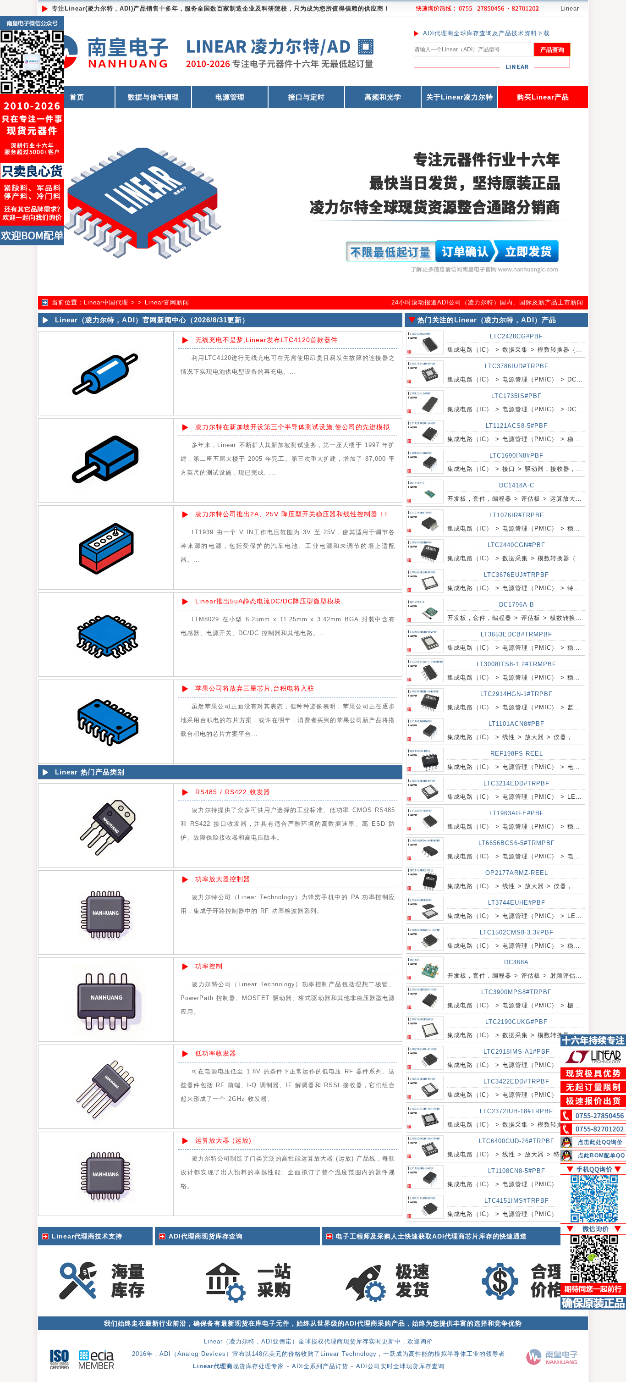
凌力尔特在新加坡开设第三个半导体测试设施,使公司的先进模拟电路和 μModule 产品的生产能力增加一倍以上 (364, 427)
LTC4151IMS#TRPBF (516, 1200)
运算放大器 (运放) (223, 1140)
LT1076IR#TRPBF (516, 515)
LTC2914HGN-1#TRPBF (516, 694)
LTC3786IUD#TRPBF (517, 366)
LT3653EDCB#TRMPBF (516, 634)
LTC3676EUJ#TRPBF (516, 574)
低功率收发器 (215, 1053)
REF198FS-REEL (516, 753)
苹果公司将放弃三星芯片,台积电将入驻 (254, 688)
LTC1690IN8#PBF (516, 455)
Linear (569, 8)
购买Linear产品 (543, 97)
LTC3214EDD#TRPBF (516, 783)
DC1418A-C (516, 485)
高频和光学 (383, 97)
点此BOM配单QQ (601, 1155)
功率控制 (209, 966)
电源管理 (230, 97)
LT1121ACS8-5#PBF (517, 425)
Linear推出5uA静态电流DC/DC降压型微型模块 (268, 601)
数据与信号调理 (153, 97)
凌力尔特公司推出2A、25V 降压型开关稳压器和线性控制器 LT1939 (300, 514)
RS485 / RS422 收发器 (232, 792)
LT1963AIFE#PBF (516, 813)
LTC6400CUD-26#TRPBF (517, 1141)
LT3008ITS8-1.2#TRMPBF (516, 664)
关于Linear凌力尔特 (459, 97)
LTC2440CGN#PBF (516, 545)
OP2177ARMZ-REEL (516, 872)
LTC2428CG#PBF (516, 336)
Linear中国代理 (106, 302)
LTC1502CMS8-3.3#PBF (517, 932)
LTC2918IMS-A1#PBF (516, 1051)
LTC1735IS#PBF (516, 395)
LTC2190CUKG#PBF (516, 1021)
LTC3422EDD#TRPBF (516, 1081)
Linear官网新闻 (167, 302)
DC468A (516, 962)
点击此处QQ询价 (600, 1142)
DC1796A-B (516, 604)
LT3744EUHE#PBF (516, 902)
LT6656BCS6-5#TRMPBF (516, 843)
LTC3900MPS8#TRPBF (516, 992)
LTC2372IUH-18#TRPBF (516, 1111)
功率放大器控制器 (222, 879)
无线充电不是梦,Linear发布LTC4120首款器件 (266, 339)
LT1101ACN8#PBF (516, 723)
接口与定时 (306, 97)
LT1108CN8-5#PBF (516, 1170)
